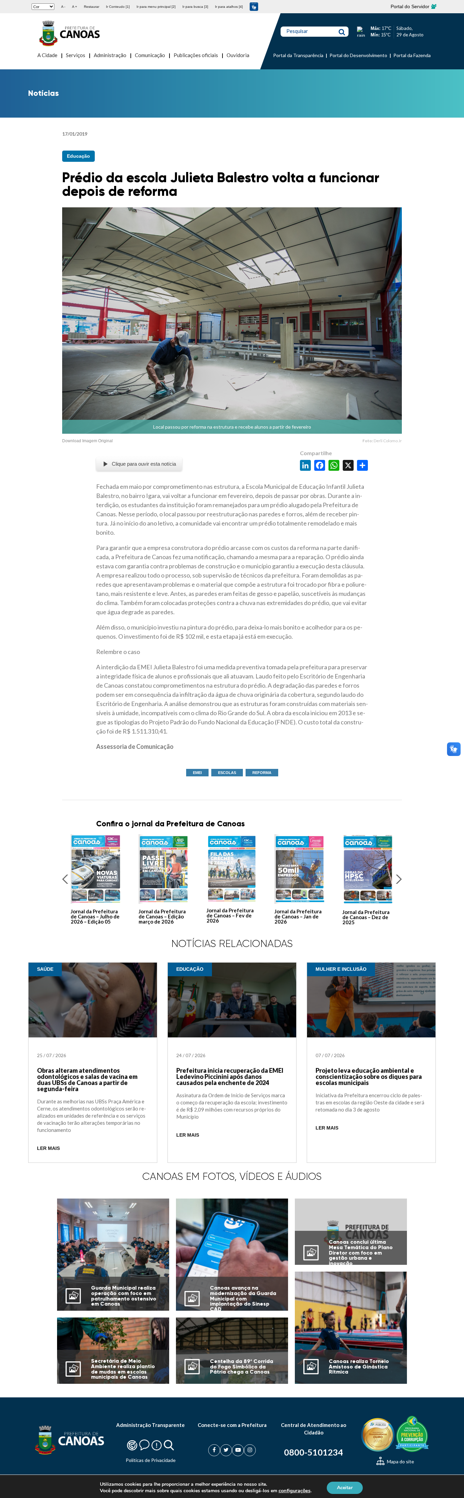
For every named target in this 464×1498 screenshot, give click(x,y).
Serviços (75, 55)
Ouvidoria (238, 55)
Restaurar (91, 6)
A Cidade (47, 55)
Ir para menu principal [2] (156, 6)
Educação (78, 156)
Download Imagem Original (87, 440)
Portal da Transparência (298, 55)
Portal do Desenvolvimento (358, 55)
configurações (294, 1490)
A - (63, 6)
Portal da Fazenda (412, 55)
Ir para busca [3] (195, 6)
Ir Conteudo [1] (118, 6)
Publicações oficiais (196, 55)
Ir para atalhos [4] (229, 6)
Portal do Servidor (411, 6)
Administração (110, 55)
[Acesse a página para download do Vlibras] (254, 6)
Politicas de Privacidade (151, 1460)
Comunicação (150, 55)
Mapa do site (400, 1461)
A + (74, 6)
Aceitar (345, 1487)
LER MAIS (48, 1148)
